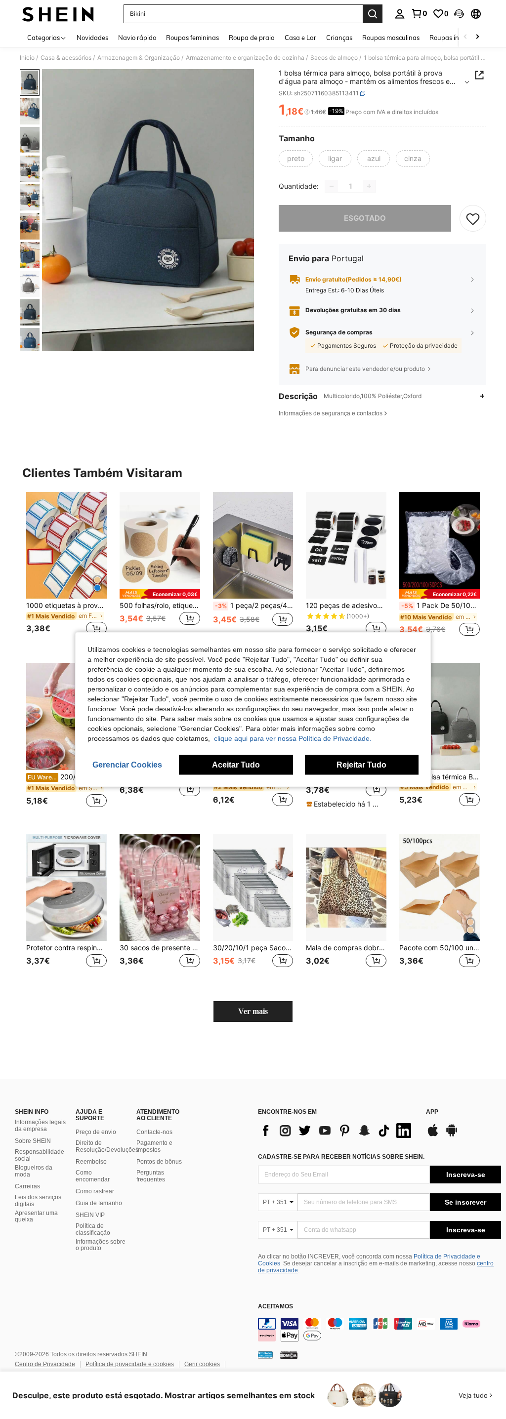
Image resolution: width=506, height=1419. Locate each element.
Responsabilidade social (39, 1155)
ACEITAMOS (275, 1306)
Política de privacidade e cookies (129, 1364)
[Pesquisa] (372, 13)
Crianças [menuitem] (339, 37)
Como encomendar (93, 1176)
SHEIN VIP (90, 1215)
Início (27, 57)
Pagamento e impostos (154, 1146)
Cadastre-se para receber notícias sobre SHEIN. (341, 1156)
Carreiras (27, 1186)
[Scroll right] (477, 37)
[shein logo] (58, 14)
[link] (419, 13)
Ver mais (253, 1011)
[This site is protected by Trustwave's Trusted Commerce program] (265, 1354)
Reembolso (91, 1161)
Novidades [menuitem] (92, 37)
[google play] (452, 1135)
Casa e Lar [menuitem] (300, 37)
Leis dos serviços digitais (38, 1201)
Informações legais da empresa (40, 1126)
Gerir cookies (202, 1364)
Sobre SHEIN (33, 1140)
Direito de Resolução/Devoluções (107, 1146)
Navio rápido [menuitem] (137, 37)
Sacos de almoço (334, 57)
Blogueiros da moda (33, 1171)
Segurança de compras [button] (339, 332)
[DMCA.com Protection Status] (288, 1354)
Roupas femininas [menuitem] (192, 37)
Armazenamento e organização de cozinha (245, 57)
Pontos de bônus (159, 1161)
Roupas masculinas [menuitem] (391, 37)
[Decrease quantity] (331, 186)
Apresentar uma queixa (36, 1216)
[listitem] (66, 569)
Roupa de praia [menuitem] (252, 37)
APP (432, 1112)
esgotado (365, 218)
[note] (160, 594)
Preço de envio (96, 1132)
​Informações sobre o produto (101, 1245)
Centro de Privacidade (45, 1364)
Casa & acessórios (66, 57)
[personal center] (400, 14)
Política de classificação (93, 1229)
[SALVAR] (473, 218)
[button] (459, 14)
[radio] (296, 158)
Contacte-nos (154, 1132)
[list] (337, 1130)
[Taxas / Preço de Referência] (307, 112)
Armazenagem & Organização (138, 57)
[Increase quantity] (369, 186)
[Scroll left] (465, 37)
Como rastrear (95, 1191)
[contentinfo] (379, 1329)
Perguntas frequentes (150, 1176)
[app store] (433, 1135)
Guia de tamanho (99, 1203)
